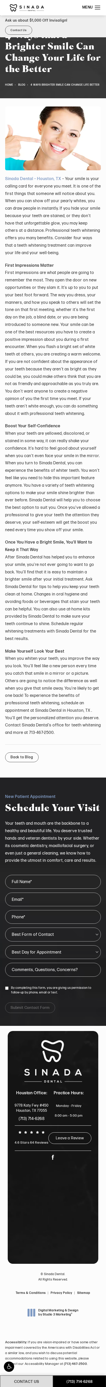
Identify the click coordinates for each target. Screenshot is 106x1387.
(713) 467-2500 (75, 1364)
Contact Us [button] (19, 30)
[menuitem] (53, 1157)
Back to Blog (22, 757)
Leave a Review (70, 1138)
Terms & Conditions (31, 1293)
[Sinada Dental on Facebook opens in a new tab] (53, 1157)
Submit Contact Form (30, 1008)
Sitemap (83, 1293)
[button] (9, 1367)
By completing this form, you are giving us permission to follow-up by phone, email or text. (51, 990)
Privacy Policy (61, 1293)
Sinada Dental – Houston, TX (33, 178)
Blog (21, 84)
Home (9, 84)
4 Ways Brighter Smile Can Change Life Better (65, 84)
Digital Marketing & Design (58, 1313)
